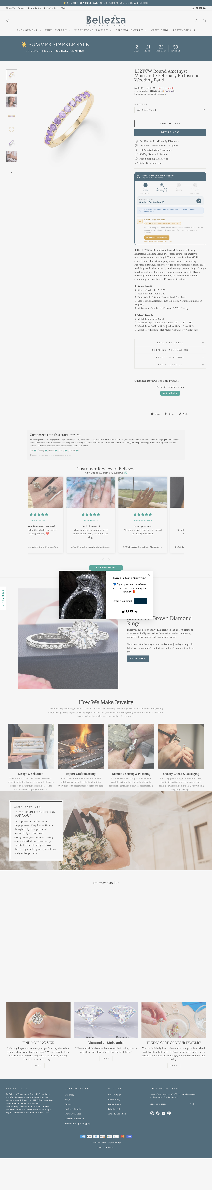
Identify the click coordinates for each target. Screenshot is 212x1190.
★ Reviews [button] (3, 598)
